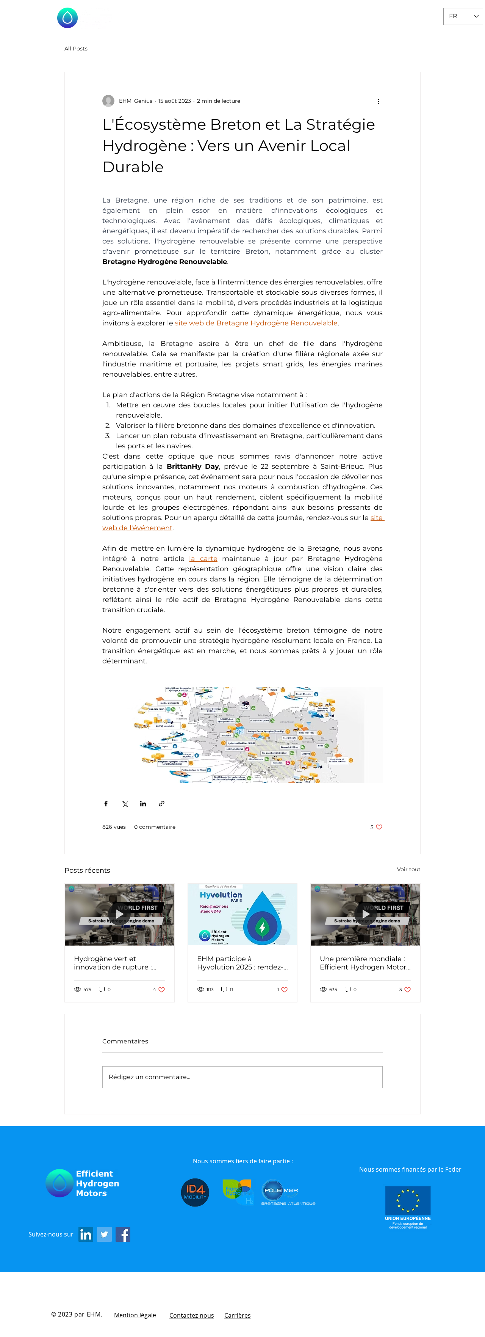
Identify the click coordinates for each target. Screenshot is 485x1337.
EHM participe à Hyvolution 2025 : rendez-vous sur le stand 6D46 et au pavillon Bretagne (240, 963)
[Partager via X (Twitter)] (124, 803)
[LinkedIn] (85, 1234)
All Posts (76, 48)
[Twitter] (104, 1234)
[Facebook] (123, 1234)
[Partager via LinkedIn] (143, 803)
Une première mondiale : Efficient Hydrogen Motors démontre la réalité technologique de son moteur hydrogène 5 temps (365, 963)
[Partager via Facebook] (106, 803)
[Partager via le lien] (161, 803)
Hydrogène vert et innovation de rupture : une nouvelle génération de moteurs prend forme (116, 963)
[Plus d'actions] (378, 100)
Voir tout (409, 869)
